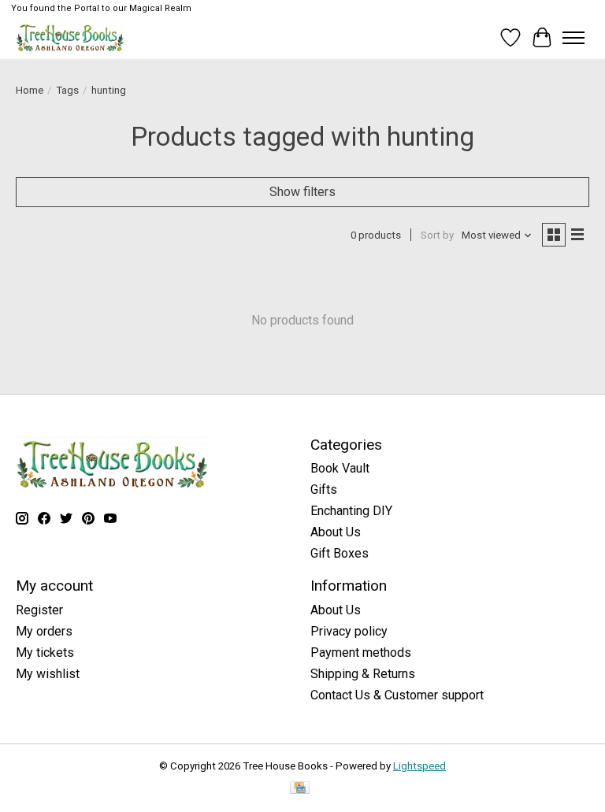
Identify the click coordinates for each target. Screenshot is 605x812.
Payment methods (360, 652)
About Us (335, 532)
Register (39, 610)
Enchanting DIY (351, 510)
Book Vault (339, 468)
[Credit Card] (300, 788)
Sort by (437, 235)
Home (29, 90)
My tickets (45, 652)
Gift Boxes (339, 553)
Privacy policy (349, 631)
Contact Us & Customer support (397, 695)
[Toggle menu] (573, 38)
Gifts (323, 489)
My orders (44, 631)
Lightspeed (419, 766)
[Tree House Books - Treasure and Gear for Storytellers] (70, 37)
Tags (67, 90)
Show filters (302, 191)
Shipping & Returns (362, 673)
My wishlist (48, 673)
